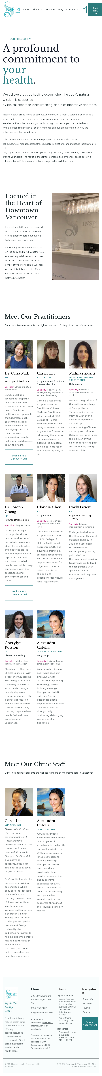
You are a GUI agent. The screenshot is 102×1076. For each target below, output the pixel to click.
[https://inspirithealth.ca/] (17, 9)
